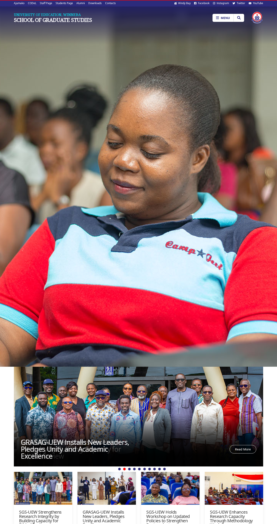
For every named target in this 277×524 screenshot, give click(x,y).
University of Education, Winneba (47, 14)
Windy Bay (184, 3)
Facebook (203, 3)
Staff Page (46, 3)
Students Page (64, 3)
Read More (243, 449)
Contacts (110, 3)
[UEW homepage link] (257, 18)
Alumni (80, 3)
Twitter (240, 3)
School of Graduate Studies (53, 20)
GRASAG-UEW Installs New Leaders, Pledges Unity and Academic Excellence (75, 449)
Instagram (222, 3)
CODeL (32, 3)
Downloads (95, 3)
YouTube (257, 3)
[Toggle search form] (239, 18)
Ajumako (19, 3)
